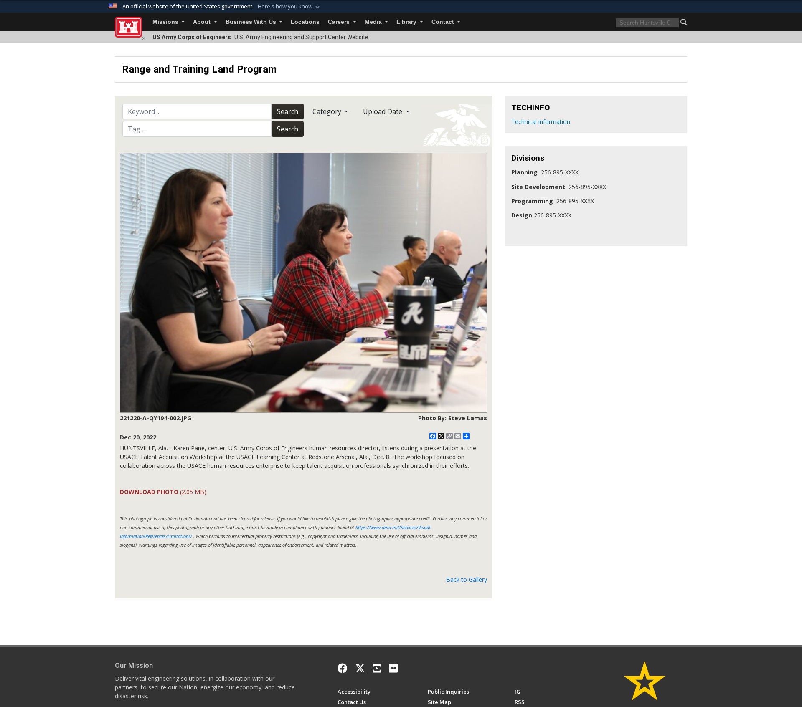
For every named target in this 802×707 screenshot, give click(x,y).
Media (374, 22)
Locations (305, 22)
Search (287, 111)
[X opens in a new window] (360, 668)
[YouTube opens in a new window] (377, 668)
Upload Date (383, 111)
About (202, 22)
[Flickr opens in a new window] (393, 668)
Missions (166, 22)
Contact (443, 22)
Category (327, 111)
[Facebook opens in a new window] (343, 668)
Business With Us (252, 22)
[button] (289, 7)
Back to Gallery (466, 579)
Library (407, 22)
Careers (339, 22)
